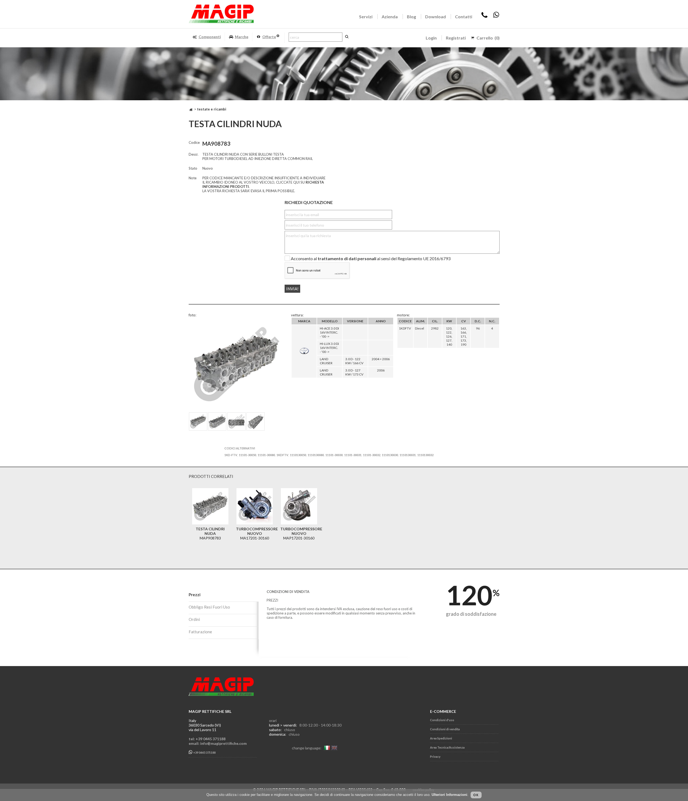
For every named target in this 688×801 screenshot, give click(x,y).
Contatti (463, 16)
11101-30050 (247, 455)
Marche (241, 36)
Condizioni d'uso (442, 720)
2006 (381, 370)
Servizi (365, 16)
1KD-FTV (230, 455)
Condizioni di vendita (445, 729)
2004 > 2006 (381, 359)
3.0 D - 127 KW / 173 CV (354, 372)
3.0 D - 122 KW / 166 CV (354, 361)
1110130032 (425, 455)
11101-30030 (334, 455)
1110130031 (408, 455)
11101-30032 (371, 455)
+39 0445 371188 (204, 752)
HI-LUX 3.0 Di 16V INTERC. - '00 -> (329, 348)
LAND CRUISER (326, 361)
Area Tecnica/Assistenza (447, 747)
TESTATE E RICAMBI (211, 109)
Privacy (435, 756)
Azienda (390, 16)
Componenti (210, 36)
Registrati (456, 37)
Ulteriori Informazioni (449, 795)
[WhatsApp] (496, 16)
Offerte (269, 36)
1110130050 (298, 455)
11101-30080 (266, 455)
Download (435, 16)
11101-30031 (352, 455)
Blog (411, 16)
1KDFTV (282, 455)
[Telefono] (484, 16)
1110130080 (316, 455)
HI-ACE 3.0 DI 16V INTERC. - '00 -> (329, 332)
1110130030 (390, 455)
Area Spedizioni (441, 738)
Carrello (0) (488, 37)
